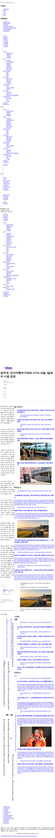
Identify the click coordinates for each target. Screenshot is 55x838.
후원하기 (5, 39)
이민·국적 (5, 77)
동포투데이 (6, 9)
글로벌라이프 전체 (11, 278)
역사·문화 (8, 98)
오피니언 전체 (9, 271)
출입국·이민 (9, 78)
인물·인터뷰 (6, 84)
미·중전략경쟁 (10, 62)
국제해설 (8, 57)
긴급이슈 (8, 56)
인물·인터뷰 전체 (10, 263)
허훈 (4, 10)
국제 (4, 59)
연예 (7, 99)
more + (16, 619)
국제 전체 (8, 233)
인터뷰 (8, 89)
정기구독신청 (6, 812)
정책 (7, 75)
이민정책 (8, 83)
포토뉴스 (5, 102)
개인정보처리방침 (8, 26)
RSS (8, 823)
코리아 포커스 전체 (11, 247)
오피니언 (5, 90)
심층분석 (8, 54)
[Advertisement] (27, 314)
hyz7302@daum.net (7, 594)
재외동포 (8, 81)
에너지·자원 (9, 68)
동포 (4, 13)
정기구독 (5, 45)
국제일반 (8, 60)
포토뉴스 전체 (9, 286)
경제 (7, 74)
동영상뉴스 (6, 104)
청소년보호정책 (7, 29)
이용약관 (5, 24)
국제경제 (8, 66)
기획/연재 (8, 92)
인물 (7, 86)
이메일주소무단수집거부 (9, 28)
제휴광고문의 (6, 23)
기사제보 (5, 42)
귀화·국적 (8, 80)
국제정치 (8, 65)
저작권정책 (6, 31)
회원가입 (5, 37)
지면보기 (5, 220)
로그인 (5, 36)
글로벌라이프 (6, 96)
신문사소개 (6, 21)
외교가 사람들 (9, 87)
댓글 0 (5, 384)
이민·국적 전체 (10, 254)
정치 (7, 72)
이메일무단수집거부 (8, 818)
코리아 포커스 (7, 71)
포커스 (5, 51)
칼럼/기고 (8, 93)
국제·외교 (8, 69)
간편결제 (5, 43)
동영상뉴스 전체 (10, 289)
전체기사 (5, 40)
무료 (4, 15)
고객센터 (5, 46)
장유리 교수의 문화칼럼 (12, 95)
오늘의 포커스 (9, 53)
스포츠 (8, 101)
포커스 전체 (9, 224)
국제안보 (8, 63)
